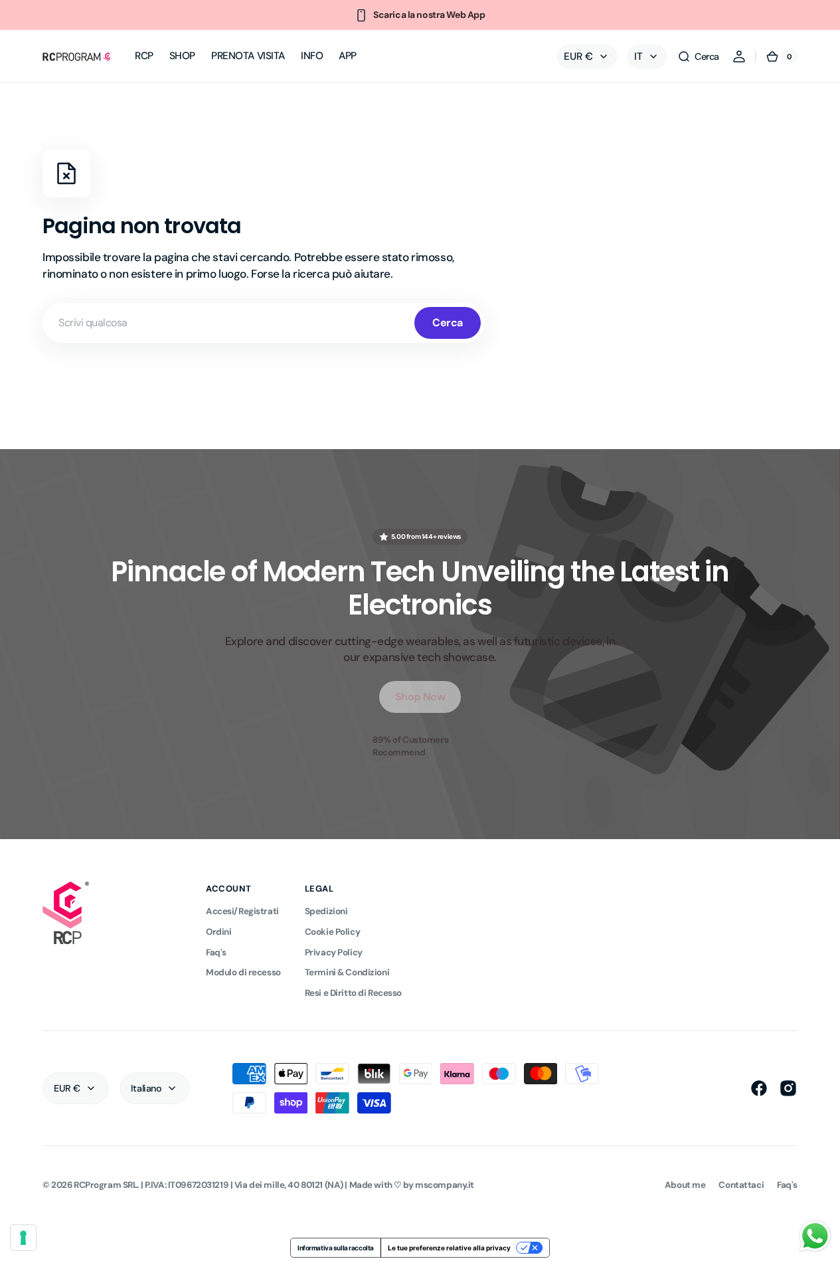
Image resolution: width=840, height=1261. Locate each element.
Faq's (216, 952)
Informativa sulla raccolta (335, 1248)
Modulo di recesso (243, 972)
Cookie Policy (332, 931)
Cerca (447, 323)
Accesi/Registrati (242, 911)
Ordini (218, 931)
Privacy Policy (334, 952)
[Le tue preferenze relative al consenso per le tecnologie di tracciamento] (23, 1237)
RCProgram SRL (105, 1185)
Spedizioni (326, 911)
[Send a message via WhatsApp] (815, 1236)
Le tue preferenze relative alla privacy (449, 1248)
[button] (698, 56)
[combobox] (263, 323)
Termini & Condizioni (347, 972)
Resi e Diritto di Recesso (353, 993)
